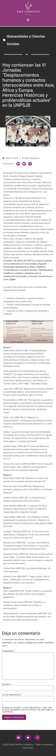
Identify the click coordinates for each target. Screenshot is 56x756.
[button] (28, 20)
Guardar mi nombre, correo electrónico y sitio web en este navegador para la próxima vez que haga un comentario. (27, 709)
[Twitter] (28, 737)
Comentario (8, 651)
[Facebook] (18, 737)
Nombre (7, 684)
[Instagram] (37, 737)
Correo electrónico (12, 695)
